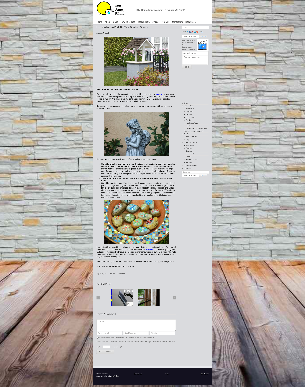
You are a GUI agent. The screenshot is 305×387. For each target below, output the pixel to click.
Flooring (188, 120)
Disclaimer (204, 374)
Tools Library (144, 22)
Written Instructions (191, 142)
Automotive (190, 109)
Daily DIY (112, 274)
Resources (190, 22)
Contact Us (177, 22)
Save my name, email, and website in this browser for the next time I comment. (126, 338)
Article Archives (191, 137)
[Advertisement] (195, 86)
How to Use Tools (192, 123)
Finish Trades (190, 117)
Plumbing (189, 126)
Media (167, 374)
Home (99, 22)
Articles (156, 22)
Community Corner (190, 165)
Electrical (189, 114)
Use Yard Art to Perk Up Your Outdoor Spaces (122, 27)
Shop (115, 22)
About (107, 22)
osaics (150, 250)
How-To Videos (128, 22)
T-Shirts (166, 22)
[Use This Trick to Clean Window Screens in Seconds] (149, 297)
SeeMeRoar (115, 376)
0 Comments (121, 274)
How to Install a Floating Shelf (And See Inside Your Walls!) (195, 130)
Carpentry (189, 111)
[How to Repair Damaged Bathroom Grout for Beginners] (122, 297)
